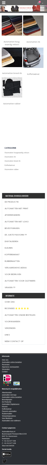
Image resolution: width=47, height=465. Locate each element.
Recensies (10, 308)
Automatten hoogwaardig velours (12, 43)
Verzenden (10, 328)
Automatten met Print (16, 208)
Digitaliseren (11, 241)
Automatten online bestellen (20, 315)
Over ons (10, 301)
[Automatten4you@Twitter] (23, 461)
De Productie (12, 201)
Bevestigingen (12, 228)
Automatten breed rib (12, 73)
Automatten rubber (12, 103)
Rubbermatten (12, 261)
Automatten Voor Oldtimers (20, 280)
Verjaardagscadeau (16, 267)
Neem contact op (14, 341)
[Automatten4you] (23, 7)
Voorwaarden (12, 321)
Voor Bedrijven (13, 274)
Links (7, 334)
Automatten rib (33, 41)
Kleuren (9, 247)
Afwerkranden (12, 215)
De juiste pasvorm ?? (16, 234)
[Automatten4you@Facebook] (23, 455)
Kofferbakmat (33, 74)
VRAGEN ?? (10, 287)
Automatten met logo (17, 221)
